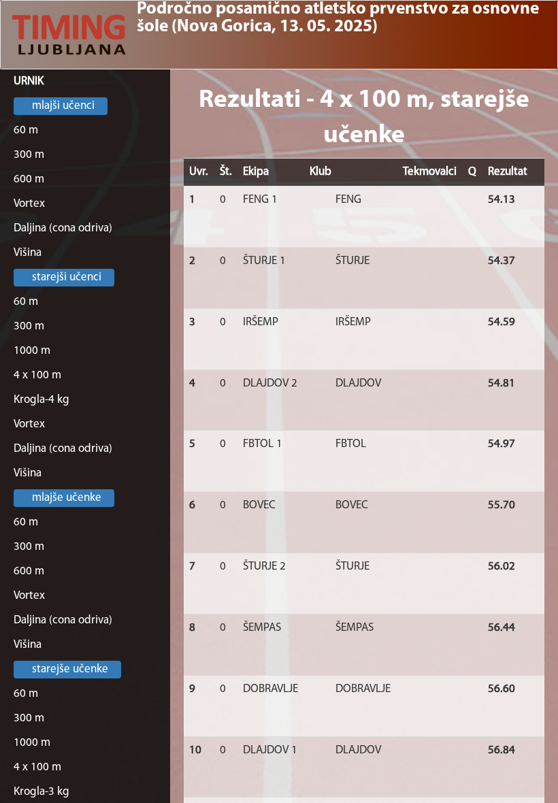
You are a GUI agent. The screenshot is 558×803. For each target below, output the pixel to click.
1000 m (32, 351)
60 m (26, 130)
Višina (28, 253)
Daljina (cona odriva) (63, 228)
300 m (29, 155)
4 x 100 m (37, 375)
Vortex (29, 204)
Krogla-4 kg (41, 400)
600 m (29, 179)
